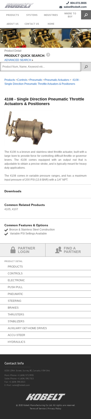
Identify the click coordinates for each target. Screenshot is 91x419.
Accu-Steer (16, 335)
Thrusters (16, 314)
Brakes (13, 307)
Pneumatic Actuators (57, 79)
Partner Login (23, 250)
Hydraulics (16, 342)
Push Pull (15, 287)
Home (51, 23)
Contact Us (32, 23)
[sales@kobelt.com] (73, 7)
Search (86, 14)
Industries (51, 15)
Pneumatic (36, 79)
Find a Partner (68, 250)
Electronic (16, 280)
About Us (13, 23)
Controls (22, 79)
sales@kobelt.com (21, 385)
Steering (14, 300)
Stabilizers (16, 321)
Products (12, 15)
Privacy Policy (54, 408)
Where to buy (70, 15)
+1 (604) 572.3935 (76, 3)
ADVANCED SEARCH (18, 60)
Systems (32, 15)
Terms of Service (38, 408)
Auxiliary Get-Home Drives (27, 328)
